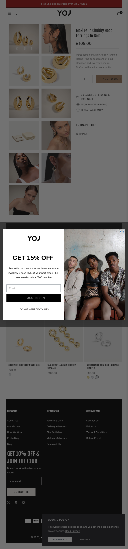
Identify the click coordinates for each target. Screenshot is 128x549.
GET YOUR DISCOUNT (34, 298)
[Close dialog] (122, 231)
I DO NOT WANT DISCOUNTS (33, 309)
